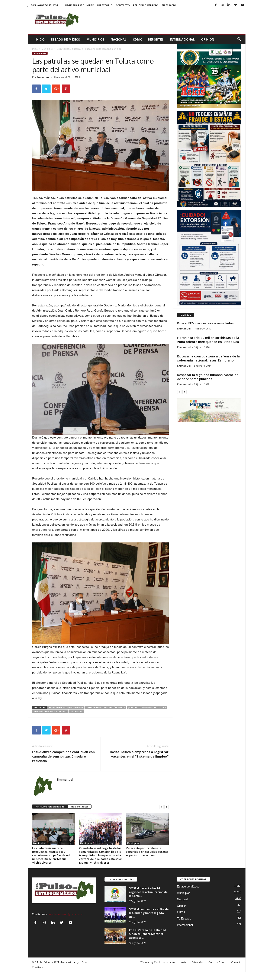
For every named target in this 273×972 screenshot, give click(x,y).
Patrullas (76, 711)
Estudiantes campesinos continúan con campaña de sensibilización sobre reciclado (63, 756)
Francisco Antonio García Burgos (106, 707)
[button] (239, 39)
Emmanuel (43, 77)
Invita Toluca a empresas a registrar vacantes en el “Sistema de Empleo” (139, 754)
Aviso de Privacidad (192, 962)
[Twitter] (235, 5)
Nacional (118, 39)
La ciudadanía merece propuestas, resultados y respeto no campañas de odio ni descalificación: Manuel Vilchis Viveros (52, 855)
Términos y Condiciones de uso (158, 962)
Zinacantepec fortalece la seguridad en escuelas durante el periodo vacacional (147, 851)
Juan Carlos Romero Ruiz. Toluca (147, 707)
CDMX (137, 39)
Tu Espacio (168, 5)
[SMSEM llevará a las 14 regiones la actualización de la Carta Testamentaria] (115, 894)
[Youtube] (242, 5)
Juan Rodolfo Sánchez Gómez (50, 711)
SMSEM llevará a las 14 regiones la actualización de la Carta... (148, 892)
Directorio (104, 5)
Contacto (123, 5)
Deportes (156, 39)
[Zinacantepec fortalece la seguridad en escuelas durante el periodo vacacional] (147, 829)
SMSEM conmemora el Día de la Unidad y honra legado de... (149, 913)
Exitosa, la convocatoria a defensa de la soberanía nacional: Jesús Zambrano (208, 358)
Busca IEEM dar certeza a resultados (205, 323)
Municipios (95, 39)
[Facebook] (215, 5)
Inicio (40, 39)
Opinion (207, 39)
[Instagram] (222, 5)
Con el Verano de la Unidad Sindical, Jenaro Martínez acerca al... (147, 934)
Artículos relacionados (50, 806)
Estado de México (65, 39)
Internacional (182, 39)
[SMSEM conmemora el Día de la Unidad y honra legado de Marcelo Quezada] (115, 915)
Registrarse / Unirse (79, 5)
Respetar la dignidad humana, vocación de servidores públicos (207, 377)
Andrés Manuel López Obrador (66, 707)
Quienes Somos (217, 962)
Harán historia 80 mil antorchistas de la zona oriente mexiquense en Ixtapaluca (208, 339)
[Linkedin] (229, 5)
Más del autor (79, 806)
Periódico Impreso (145, 5)
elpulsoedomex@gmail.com (66, 914)
